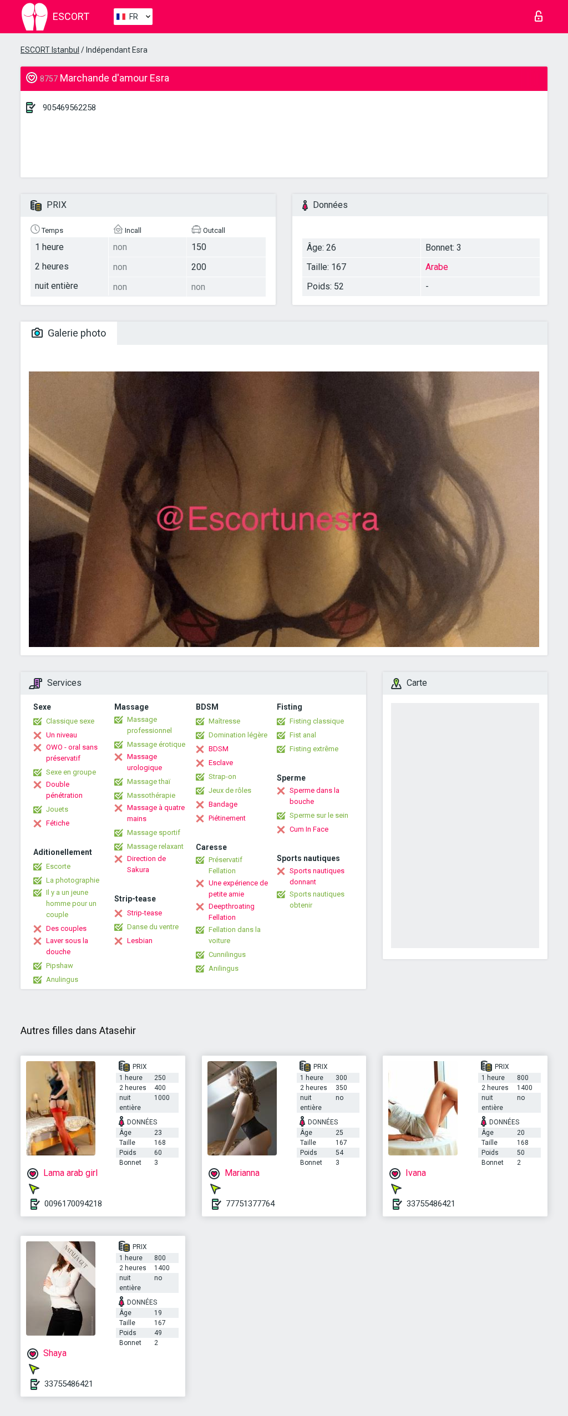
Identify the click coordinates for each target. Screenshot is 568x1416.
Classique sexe (70, 721)
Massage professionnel (149, 725)
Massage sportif (153, 832)
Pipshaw (59, 965)
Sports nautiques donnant (317, 876)
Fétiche (57, 823)
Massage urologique (144, 762)
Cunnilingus (227, 954)
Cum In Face (309, 829)
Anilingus (224, 968)
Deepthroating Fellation (232, 911)
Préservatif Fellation (225, 865)
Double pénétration (64, 789)
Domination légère (238, 735)
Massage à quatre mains (156, 813)
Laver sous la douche (67, 946)
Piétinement (227, 818)
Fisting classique (317, 721)
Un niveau (61, 735)
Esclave (221, 762)
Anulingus (62, 979)
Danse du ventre (153, 927)
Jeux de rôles (230, 790)
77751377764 (250, 1204)
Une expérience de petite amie (238, 888)
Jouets (57, 809)
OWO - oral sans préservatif (72, 752)
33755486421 (431, 1204)
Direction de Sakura (146, 864)
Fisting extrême (314, 749)
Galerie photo (75, 333)
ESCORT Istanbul (50, 49)
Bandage (223, 804)
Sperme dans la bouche (314, 796)
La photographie (72, 880)
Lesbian (140, 940)
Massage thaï (148, 781)
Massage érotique (156, 744)
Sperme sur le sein (319, 815)
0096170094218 (73, 1204)
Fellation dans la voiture (235, 935)
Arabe (436, 267)
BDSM (219, 749)
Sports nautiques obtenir (317, 899)
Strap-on (222, 776)
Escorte (58, 866)
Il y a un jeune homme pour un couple (71, 903)
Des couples (66, 928)
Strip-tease (144, 913)
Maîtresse (224, 721)
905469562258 (69, 108)
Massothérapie (151, 795)
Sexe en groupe (71, 772)
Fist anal (303, 735)
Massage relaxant (155, 846)
